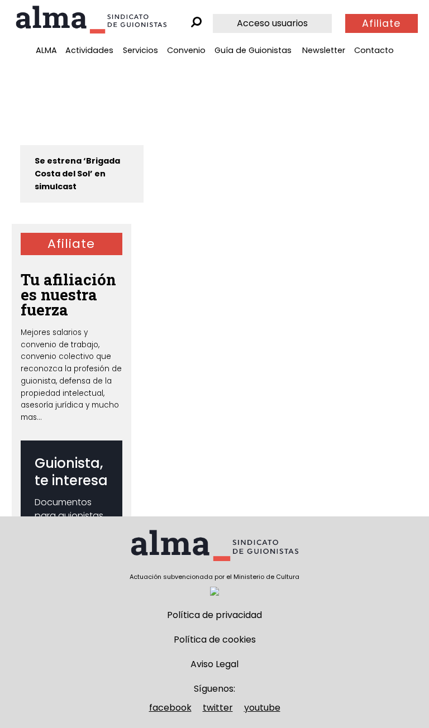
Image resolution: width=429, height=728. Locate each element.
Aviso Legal (214, 664)
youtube (262, 707)
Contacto (374, 50)
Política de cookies (215, 639)
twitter (218, 707)
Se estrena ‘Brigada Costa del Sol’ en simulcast (77, 173)
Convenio (186, 50)
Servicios (140, 50)
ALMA (46, 50)
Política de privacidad (214, 615)
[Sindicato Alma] (91, 19)
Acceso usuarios (272, 23)
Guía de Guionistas (253, 50)
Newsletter (323, 50)
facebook (170, 707)
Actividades (89, 50)
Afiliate (381, 23)
